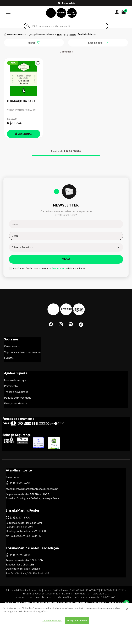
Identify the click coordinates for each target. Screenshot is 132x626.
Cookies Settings (52, 620)
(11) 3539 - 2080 (20, 555)
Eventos (9, 357)
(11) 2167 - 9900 (20, 517)
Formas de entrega (15, 380)
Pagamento (11, 385)
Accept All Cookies (77, 620)
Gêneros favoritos (22, 247)
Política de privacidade (17, 397)
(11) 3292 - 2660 (20, 483)
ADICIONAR (25, 133)
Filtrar (31, 42)
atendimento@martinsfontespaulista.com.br (29, 488)
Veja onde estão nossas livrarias (22, 351)
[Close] (127, 608)
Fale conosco (13, 477)
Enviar (66, 259)
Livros (32, 34)
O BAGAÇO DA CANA (21, 101)
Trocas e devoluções (16, 391)
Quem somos (12, 346)
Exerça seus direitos (15, 403)
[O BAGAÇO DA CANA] (23, 78)
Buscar (28, 26)
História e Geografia (66, 34)
